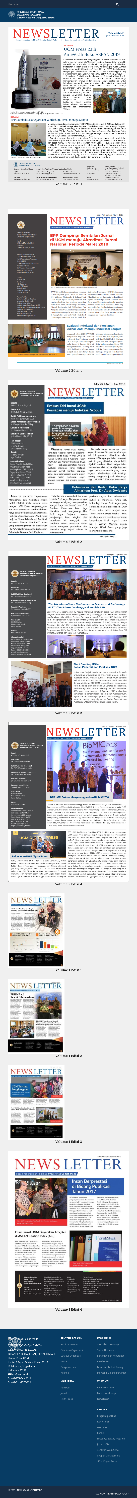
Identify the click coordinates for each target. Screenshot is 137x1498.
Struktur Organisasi (71, 1355)
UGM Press (67, 1398)
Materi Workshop (106, 1393)
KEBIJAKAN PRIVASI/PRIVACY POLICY (112, 1493)
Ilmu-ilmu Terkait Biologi (110, 1367)
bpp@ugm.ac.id (19, 1374)
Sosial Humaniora (106, 1350)
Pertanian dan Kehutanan (110, 1355)
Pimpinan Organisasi (72, 1350)
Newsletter (103, 1398)
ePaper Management (108, 1455)
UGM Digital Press (107, 1461)
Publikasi (65, 1387)
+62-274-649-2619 (20, 1378)
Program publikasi (106, 1415)
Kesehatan (103, 1361)
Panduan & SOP (105, 1387)
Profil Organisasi (69, 1344)
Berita (64, 1361)
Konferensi (103, 1421)
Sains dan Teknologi (108, 1344)
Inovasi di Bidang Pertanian (111, 1372)
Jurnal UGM (103, 1444)
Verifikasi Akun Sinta (108, 1449)
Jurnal (64, 1393)
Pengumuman (68, 1367)
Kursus (100, 1432)
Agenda (65, 1372)
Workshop (102, 1427)
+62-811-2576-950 (20, 1382)
